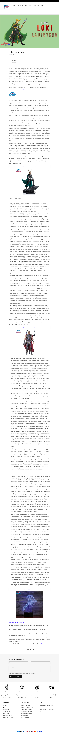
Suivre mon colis (6, 713)
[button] (14, 5)
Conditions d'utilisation (7, 715)
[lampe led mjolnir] (29, 604)
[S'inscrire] (38, 724)
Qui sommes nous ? (6, 711)
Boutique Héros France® (30, 733)
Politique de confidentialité (26, 711)
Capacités (14, 62)
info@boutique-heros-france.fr (46, 705)
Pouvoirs (14, 60)
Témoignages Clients (25, 717)
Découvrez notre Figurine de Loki (29, 166)
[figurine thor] (29, 343)
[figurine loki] (29, 182)
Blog (4, 707)
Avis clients (5, 705)
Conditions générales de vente (27, 707)
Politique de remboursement (8, 717)
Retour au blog (30, 649)
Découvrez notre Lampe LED (27, 589)
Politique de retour (24, 715)
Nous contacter (6, 709)
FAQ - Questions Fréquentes (26, 709)
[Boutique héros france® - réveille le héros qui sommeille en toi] (12, 97)
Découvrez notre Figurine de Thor (29, 327)
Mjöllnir (35, 589)
